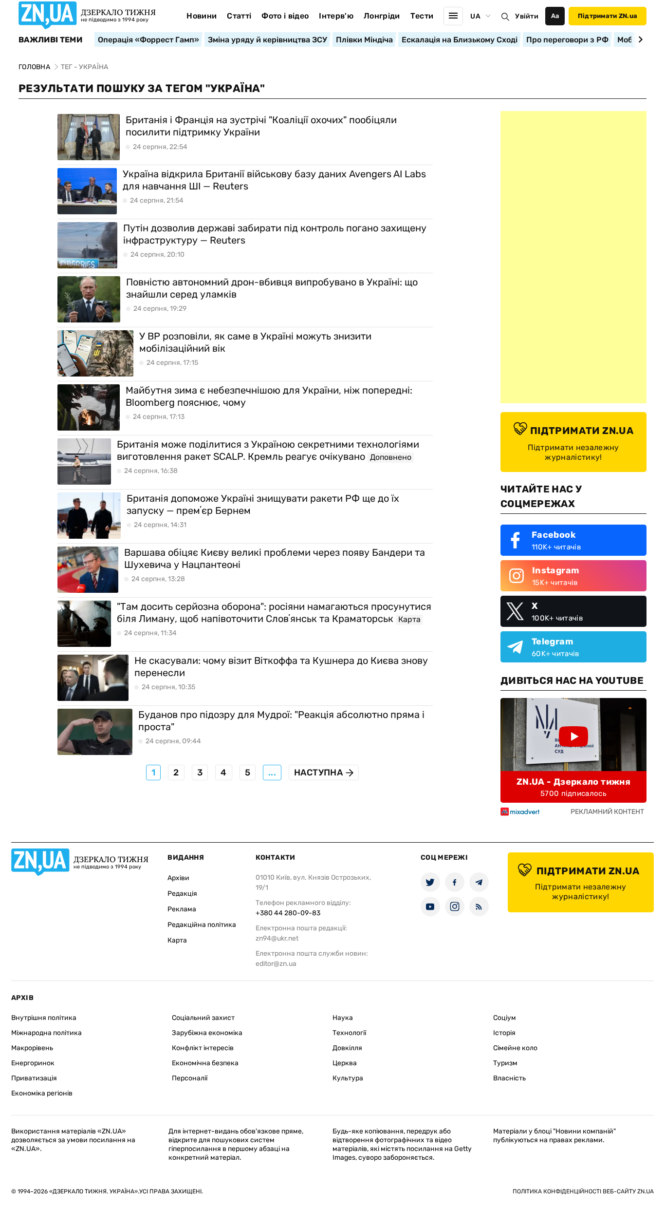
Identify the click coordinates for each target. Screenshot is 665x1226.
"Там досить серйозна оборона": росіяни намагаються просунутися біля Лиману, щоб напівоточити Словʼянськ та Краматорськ (274, 612)
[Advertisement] (573, 257)
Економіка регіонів (42, 1093)
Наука (342, 1018)
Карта (177, 940)
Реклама (181, 909)
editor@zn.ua (276, 964)
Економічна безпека (205, 1063)
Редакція (182, 893)
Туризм (505, 1063)
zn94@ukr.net (277, 938)
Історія (504, 1033)
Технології (349, 1033)
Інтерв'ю (336, 15)
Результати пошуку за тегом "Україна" (141, 88)
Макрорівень (32, 1048)
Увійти (526, 16)
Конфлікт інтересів (203, 1048)
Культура (347, 1078)
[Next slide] (639, 39)
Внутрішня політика (43, 1018)
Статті (239, 15)
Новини (201, 15)
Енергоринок (33, 1063)
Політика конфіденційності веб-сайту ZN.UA (583, 1191)
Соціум (504, 1018)
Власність (509, 1078)
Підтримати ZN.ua (607, 15)
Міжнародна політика (46, 1033)
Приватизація (34, 1078)
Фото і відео (285, 15)
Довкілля (347, 1048)
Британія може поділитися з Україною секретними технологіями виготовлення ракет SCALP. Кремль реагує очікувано (268, 450)
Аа (555, 15)
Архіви (178, 878)
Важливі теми (50, 40)
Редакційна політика (201, 925)
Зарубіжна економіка (207, 1033)
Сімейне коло (515, 1048)
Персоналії (189, 1078)
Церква (344, 1063)
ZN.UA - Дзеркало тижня (573, 781)
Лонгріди (382, 15)
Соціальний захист (203, 1018)
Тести (422, 15)
